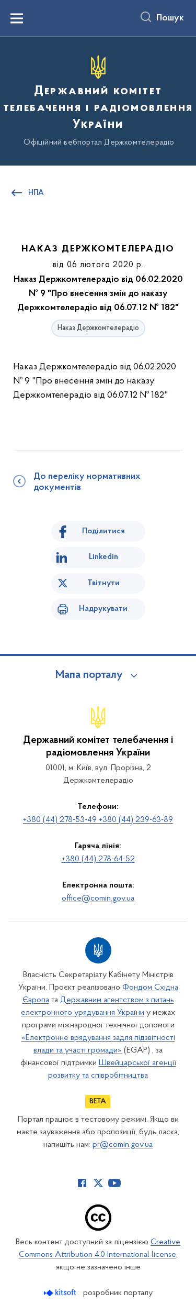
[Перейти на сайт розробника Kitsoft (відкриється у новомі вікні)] (61, 1293)
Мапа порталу (89, 675)
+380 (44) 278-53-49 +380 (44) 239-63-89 (98, 820)
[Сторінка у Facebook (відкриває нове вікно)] (82, 1183)
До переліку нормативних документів (86, 482)
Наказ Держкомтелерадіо (98, 328)
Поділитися (103, 531)
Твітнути (103, 583)
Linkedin (103, 557)
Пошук (170, 18)
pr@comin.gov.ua (123, 1145)
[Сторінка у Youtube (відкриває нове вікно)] (114, 1183)
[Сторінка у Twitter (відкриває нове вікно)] (98, 1183)
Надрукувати (103, 609)
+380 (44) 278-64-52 (98, 859)
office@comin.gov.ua (98, 898)
